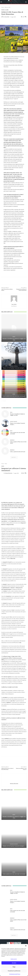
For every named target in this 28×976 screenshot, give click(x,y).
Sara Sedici (7, 16)
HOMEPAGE (12, 440)
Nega (14, 967)
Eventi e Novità (14, 366)
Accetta (14, 963)
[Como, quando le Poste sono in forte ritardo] (5, 441)
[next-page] (5, 401)
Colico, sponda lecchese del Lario (17, 451)
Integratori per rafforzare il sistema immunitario (21, 290)
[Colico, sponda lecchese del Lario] (5, 451)
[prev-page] (2, 401)
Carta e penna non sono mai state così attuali (14, 396)
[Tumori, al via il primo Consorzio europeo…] (14, 356)
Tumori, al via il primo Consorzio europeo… (14, 368)
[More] (20, 21)
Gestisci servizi (14, 958)
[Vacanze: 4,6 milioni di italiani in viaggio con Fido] (14, 328)
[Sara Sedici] (2, 17)
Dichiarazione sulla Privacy (14, 974)
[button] (26, 945)
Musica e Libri (7, 7)
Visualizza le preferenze (14, 970)
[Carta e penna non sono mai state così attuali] (14, 384)
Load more (13, 457)
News (14, 336)
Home (2, 7)
